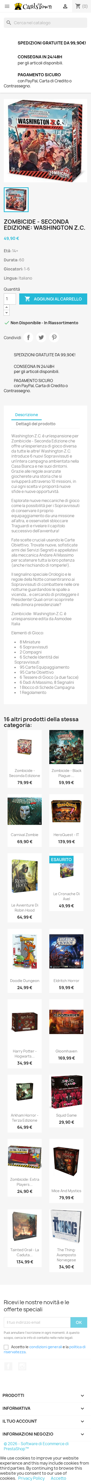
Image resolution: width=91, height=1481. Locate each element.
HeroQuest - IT (66, 834)
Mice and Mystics (66, 1190)
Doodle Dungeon (24, 980)
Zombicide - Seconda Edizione (24, 773)
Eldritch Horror (66, 980)
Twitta (41, 337)
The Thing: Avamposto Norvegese (66, 1254)
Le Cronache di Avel (66, 896)
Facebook (8, 1366)
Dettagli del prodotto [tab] (36, 423)
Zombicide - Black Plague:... (66, 773)
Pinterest (54, 337)
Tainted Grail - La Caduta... (24, 1252)
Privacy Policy (31, 1478)
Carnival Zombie (24, 834)
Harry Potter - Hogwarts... (25, 1054)
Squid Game (66, 1115)
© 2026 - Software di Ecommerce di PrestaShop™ (36, 1446)
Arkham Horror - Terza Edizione (24, 1118)
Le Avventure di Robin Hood (24, 908)
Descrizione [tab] (26, 414)
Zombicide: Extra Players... (24, 1182)
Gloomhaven (66, 1051)
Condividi (28, 337)
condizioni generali (45, 1346)
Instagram (22, 1366)
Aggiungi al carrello (53, 299)
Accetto (58, 1478)
